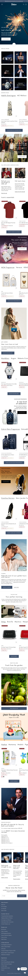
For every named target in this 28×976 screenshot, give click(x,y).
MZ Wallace (21, 95)
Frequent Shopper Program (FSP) (8, 950)
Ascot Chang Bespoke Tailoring (7, 962)
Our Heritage (4, 906)
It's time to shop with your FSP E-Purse (14, 1)
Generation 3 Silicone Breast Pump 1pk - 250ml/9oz (9, 771)
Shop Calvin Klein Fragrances (14, 462)
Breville (23, 616)
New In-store (4, 960)
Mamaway (12, 744)
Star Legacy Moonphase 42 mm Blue (9, 383)
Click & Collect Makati (5, 946)
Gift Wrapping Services (6, 933)
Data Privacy (4, 939)
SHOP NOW (6, 39)
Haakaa (4, 744)
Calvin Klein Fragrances (10, 429)
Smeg (3, 622)
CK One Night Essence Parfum (7, 454)
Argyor (13, 358)
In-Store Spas (4, 966)
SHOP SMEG (14, 656)
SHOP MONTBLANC (8, 352)
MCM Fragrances (7, 267)
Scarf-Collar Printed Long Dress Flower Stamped (9, 122)
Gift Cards (3, 948)
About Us (3, 904)
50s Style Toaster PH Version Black (8, 647)
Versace (19, 267)
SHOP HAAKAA (14, 781)
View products (14, 708)
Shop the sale (4, 193)
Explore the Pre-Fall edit (20, 191)
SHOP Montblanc (14, 393)
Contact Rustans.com (5, 923)
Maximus (18, 622)
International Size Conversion (7, 921)
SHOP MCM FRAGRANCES (14, 300)
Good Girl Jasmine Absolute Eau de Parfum (8, 524)
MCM (2, 291)
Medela (20, 744)
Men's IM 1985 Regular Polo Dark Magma (8, 223)
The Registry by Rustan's (6, 944)
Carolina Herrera (7, 498)
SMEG (4, 616)
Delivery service (4, 877)
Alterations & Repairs (5, 954)
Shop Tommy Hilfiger (14, 231)
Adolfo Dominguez (8, 95)
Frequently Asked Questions (7, 916)
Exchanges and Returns (6, 920)
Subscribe (22, 895)
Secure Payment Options (6, 935)
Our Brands (3, 908)
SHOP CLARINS (6, 587)
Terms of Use (4, 937)
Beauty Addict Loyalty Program (7, 952)
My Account (3, 929)
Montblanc (5, 358)
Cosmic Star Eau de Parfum (7, 293)
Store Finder (3, 910)
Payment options (16, 879)
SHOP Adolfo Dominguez (14, 130)
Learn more (16, 587)
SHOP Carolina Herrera (13, 532)
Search (2, 970)
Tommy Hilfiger (4, 221)
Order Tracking (4, 931)
